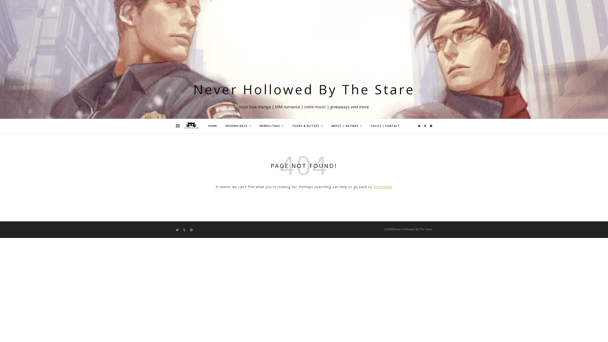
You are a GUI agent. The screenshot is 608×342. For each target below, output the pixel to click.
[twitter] (419, 126)
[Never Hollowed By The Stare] (191, 125)
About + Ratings (345, 126)
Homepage (382, 187)
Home (212, 126)
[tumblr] (425, 126)
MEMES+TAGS (270, 126)
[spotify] (431, 126)
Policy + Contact (385, 126)
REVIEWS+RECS (236, 126)
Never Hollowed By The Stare (304, 89)
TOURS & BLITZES (305, 126)
